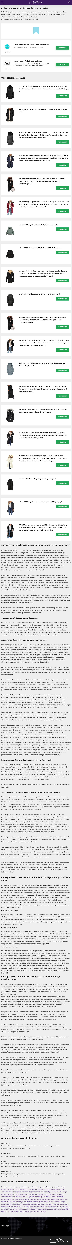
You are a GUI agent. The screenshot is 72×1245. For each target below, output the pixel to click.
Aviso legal (5, 1226)
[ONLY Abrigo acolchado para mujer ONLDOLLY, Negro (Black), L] (10, 300)
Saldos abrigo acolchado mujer (57, 1207)
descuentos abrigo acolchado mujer (54, 1199)
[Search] (69, 2)
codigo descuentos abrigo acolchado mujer (29, 1189)
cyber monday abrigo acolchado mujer (32, 1212)
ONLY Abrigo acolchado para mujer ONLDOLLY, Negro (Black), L (40, 294)
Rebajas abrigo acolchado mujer (35, 1207)
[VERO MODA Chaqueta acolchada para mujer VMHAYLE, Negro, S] (10, 508)
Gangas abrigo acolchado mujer (57, 1204)
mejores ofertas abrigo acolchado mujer (15, 1209)
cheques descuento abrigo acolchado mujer (45, 1209)
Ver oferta (62, 48)
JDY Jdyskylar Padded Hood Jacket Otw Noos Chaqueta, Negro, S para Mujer (43, 110)
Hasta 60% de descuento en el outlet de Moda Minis (31, 44)
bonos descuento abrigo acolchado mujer (15, 1187)
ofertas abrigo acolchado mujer (12, 1202)
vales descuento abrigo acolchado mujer (38, 1202)
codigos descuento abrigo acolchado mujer (29, 1194)
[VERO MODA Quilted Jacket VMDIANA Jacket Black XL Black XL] (10, 254)
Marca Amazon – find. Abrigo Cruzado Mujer (28, 61)
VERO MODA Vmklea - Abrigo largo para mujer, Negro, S (37, 479)
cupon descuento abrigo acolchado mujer (28, 1197)
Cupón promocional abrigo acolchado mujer (29, 1204)
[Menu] (2, 2)
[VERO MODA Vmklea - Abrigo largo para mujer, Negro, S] (10, 485)
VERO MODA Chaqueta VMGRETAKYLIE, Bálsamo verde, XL (38, 225)
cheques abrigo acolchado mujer (42, 1187)
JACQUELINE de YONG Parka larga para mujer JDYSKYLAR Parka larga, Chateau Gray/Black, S (42, 364)
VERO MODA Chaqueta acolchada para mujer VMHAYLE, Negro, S (40, 502)
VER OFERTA (62, 96)
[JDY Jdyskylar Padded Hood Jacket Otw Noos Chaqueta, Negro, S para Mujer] (10, 115)
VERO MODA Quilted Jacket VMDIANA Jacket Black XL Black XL (40, 248)
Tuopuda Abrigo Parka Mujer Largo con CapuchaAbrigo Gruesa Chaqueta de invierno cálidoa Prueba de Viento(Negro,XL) (43, 410)
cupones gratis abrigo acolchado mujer (27, 1199)
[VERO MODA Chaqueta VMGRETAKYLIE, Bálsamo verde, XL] (10, 231)
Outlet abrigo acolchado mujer (12, 1207)
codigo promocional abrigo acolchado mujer (29, 1192)
